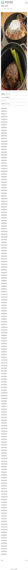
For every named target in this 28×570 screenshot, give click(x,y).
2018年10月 (4, 332)
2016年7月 (4, 406)
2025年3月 (4, 132)
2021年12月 (4, 231)
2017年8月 (4, 370)
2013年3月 (4, 515)
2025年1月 (4, 138)
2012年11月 (4, 526)
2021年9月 (4, 239)
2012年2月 (4, 551)
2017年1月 (4, 390)
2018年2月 (4, 354)
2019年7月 (4, 307)
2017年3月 (4, 384)
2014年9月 (4, 466)
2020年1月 (4, 291)
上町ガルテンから (5, 103)
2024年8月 (4, 146)
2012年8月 (4, 534)
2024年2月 (4, 160)
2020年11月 (4, 264)
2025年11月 (4, 119)
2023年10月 (4, 171)
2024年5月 (4, 154)
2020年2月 (4, 288)
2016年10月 (4, 398)
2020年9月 (4, 269)
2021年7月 (4, 245)
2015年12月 (4, 425)
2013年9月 (4, 499)
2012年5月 (4, 543)
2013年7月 (4, 504)
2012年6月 (4, 540)
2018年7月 (4, 340)
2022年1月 (4, 228)
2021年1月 (4, 258)
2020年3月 (4, 286)
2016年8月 (4, 403)
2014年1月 (4, 488)
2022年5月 (4, 217)
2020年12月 (4, 261)
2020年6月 (4, 277)
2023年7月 (4, 179)
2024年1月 (4, 163)
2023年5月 (4, 184)
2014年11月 (4, 461)
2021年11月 (4, 234)
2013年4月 (4, 513)
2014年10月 (4, 463)
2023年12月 (4, 165)
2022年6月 (4, 214)
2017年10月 (4, 365)
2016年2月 (4, 420)
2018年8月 (4, 338)
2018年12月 (4, 327)
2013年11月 (4, 493)
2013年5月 (4, 510)
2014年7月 (4, 472)
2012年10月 (4, 529)
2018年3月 (4, 351)
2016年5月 (4, 411)
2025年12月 (4, 116)
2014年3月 (4, 483)
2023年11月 (4, 168)
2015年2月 (4, 452)
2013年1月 (4, 521)
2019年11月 (4, 297)
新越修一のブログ (5, 94)
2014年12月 (4, 458)
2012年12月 (4, 524)
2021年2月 (4, 256)
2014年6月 (4, 474)
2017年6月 (4, 376)
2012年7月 (4, 537)
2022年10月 (4, 204)
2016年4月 (4, 414)
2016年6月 (4, 409)
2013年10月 (4, 496)
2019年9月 (4, 302)
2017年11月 (4, 362)
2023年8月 (4, 176)
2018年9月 (4, 335)
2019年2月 (4, 321)
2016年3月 (4, 417)
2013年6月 (4, 507)
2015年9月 (4, 433)
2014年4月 (4, 480)
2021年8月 (4, 242)
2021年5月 (4, 247)
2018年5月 (4, 346)
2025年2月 (4, 135)
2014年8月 (4, 469)
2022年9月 (4, 206)
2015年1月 (4, 455)
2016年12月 (4, 392)
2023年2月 (4, 193)
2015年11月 (4, 428)
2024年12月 (4, 141)
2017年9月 (4, 368)
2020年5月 (4, 280)
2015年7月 (4, 439)
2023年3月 (4, 190)
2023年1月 (4, 195)
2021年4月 (4, 250)
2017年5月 (4, 379)
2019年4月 (4, 316)
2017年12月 (4, 359)
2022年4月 (4, 220)
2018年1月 (4, 357)
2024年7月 (4, 149)
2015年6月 (4, 441)
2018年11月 (4, 329)
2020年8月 (4, 272)
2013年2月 (4, 518)
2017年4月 (4, 381)
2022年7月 (4, 212)
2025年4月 (4, 130)
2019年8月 (4, 305)
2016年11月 (4, 395)
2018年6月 (4, 343)
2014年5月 (4, 477)
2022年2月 (4, 225)
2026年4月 (4, 108)
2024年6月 (4, 152)
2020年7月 (4, 275)
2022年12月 (4, 198)
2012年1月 (4, 554)
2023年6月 (4, 182)
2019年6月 (4, 310)
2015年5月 (4, 444)
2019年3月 (4, 318)
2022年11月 (4, 201)
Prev (2, 560)
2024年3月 (4, 157)
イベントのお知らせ (5, 97)
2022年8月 (4, 209)
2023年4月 (4, 187)
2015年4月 (4, 447)
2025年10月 (4, 121)
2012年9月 (4, 532)
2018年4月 (4, 349)
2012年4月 (4, 545)
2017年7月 (4, 373)
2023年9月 (4, 173)
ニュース (3, 100)
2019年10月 (4, 299)
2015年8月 (4, 436)
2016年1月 (4, 422)
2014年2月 (4, 485)
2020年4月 (4, 283)
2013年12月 (4, 491)
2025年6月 (4, 127)
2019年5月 (4, 313)
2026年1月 (4, 113)
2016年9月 (4, 400)
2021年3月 (4, 253)
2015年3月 (4, 450)
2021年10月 (4, 236)
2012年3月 (4, 548)
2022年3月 (4, 223)
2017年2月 (4, 387)
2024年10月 (4, 143)
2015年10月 (4, 431)
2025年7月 (4, 124)
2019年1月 (4, 324)
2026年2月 (4, 111)
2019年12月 (4, 294)
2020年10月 (4, 266)
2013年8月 (4, 502)
